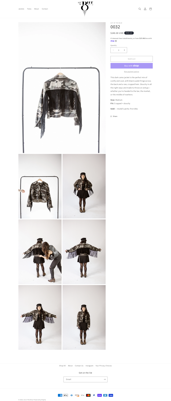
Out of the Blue (28, 400)
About (70, 365)
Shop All (62, 365)
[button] (139, 9)
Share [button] (115, 116)
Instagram (89, 365)
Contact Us (79, 365)
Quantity (114, 45)
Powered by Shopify (40, 400)
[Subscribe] (104, 379)
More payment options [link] (131, 71)
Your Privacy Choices (104, 365)
